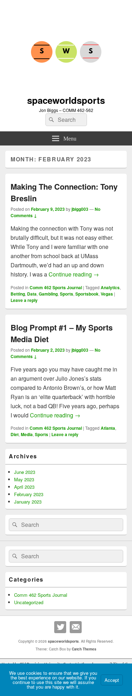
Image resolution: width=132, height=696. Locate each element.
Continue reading (74, 274)
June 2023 (24, 472)
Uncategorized (28, 602)
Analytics (110, 287)
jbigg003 (79, 209)
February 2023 (28, 494)
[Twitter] (60, 627)
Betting (18, 294)
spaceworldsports (66, 100)
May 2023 (24, 479)
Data (32, 294)
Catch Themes (84, 649)
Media (27, 434)
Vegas (107, 294)
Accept (112, 680)
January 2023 (28, 501)
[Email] (76, 627)
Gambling (48, 294)
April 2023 (24, 486)
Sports (66, 294)
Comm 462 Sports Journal (56, 287)
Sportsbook (87, 294)
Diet (15, 434)
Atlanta (108, 428)
